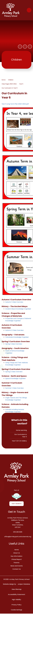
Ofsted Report (16, 559)
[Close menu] (29, 10)
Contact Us (16, 569)
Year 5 (21, 84)
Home (4, 80)
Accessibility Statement (16, 594)
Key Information (16, 556)
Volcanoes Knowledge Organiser (17, 337)
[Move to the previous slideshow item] (25, 47)
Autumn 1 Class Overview (14, 302)
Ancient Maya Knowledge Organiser (18, 309)
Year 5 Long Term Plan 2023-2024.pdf (15, 104)
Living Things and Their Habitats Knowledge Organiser (16, 364)
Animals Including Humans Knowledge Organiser (14, 410)
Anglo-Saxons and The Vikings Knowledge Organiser (16, 399)
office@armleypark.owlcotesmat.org (17, 537)
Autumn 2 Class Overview (14, 330)
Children (10, 80)
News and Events (16, 566)
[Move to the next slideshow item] (30, 47)
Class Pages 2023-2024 (9, 84)
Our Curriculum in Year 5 (9, 88)
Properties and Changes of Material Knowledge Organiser (18, 319)
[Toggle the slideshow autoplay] (20, 47)
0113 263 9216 (17, 532)
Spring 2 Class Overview (13, 372)
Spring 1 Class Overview (13, 344)
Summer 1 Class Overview (14, 388)
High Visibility (16, 599)
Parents (16, 563)
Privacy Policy (16, 605)
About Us (16, 553)
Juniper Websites (24, 584)
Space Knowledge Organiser (15, 378)
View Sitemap (16, 589)
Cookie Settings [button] (16, 610)
